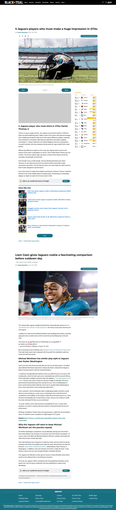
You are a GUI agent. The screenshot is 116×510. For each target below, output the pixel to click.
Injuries (57, 2)
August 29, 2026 (44, 346)
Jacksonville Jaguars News (31, 241)
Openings (38, 495)
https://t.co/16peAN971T (53, 342)
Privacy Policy (61, 498)
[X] (106, 2)
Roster (52, 2)
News (26, 2)
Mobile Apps (93, 495)
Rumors (31, 2)
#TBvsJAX (35, 342)
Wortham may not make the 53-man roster (56, 350)
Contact (59, 495)
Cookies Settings (77, 501)
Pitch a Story (39, 498)
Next (66, 90)
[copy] (28, 36)
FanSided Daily (23, 498)
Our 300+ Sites (76, 495)
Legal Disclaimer (24, 501)
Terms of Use (76, 498)
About (20, 495)
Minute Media (10, 505)
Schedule (38, 2)
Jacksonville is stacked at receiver (35, 446)
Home (20, 241)
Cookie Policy (93, 498)
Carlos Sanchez (22, 32)
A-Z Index (60, 501)
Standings (45, 2)
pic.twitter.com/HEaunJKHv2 (27, 344)
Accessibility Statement (42, 501)
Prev (23, 90)
